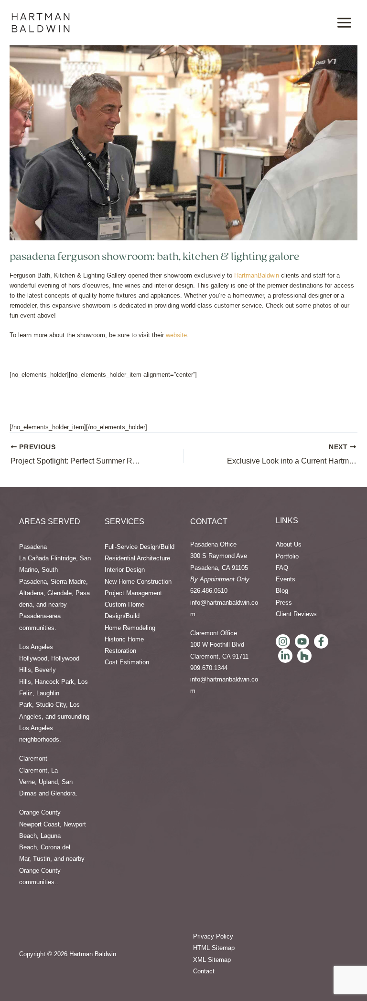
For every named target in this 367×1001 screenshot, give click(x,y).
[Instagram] (283, 641)
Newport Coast (39, 824)
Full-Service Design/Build (139, 546)
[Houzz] (304, 656)
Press (284, 602)
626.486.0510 (208, 590)
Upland (48, 781)
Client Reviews (296, 614)
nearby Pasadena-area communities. (43, 616)
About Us (289, 544)
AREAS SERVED (49, 521)
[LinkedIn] (285, 656)
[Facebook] (321, 641)
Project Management (133, 593)
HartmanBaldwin (256, 275)
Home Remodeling (130, 627)
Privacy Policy (213, 936)
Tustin (41, 858)
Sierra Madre (68, 581)
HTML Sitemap (214, 947)
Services (124, 521)
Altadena (31, 593)
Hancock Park (54, 681)
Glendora (63, 793)
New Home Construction (138, 581)
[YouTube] (302, 641)
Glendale (59, 593)
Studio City (51, 704)
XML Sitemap (212, 959)
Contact (208, 521)
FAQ (282, 567)
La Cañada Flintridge (47, 558)
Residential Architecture (137, 558)
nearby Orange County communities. (52, 870)
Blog (282, 590)
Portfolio (287, 556)
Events (285, 579)
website (176, 335)
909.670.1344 (208, 667)
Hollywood (33, 658)
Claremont (33, 770)
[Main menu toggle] (344, 22)
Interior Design (125, 569)
